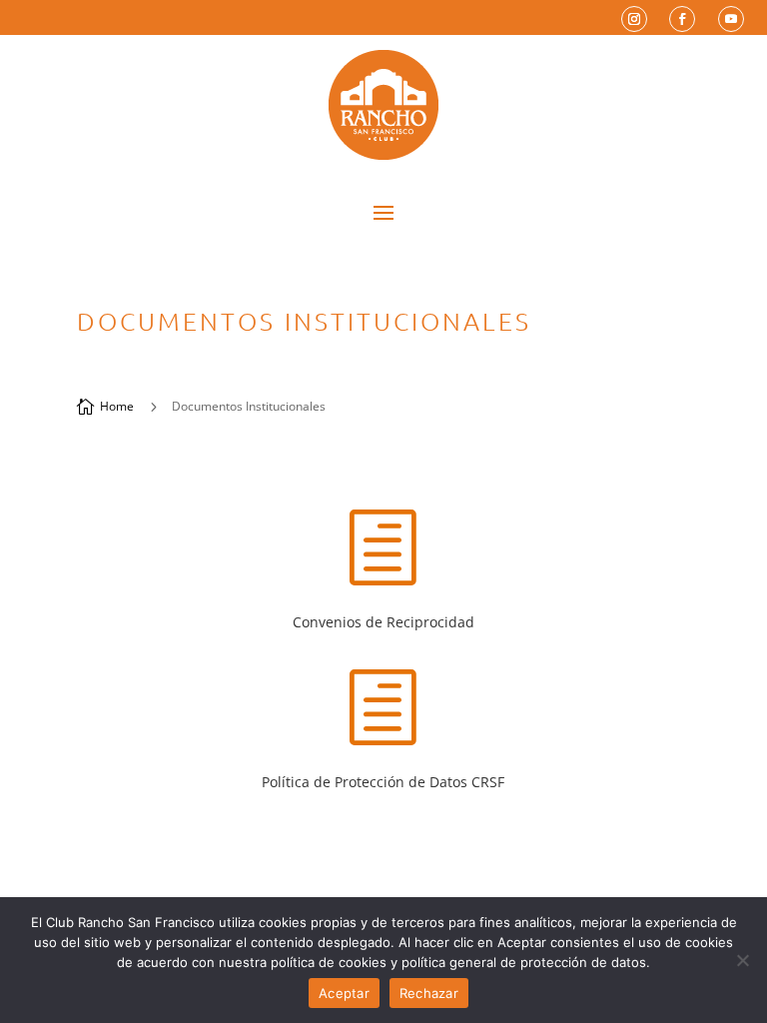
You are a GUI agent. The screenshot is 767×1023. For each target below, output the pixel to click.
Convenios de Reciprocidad (383, 621)
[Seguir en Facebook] (682, 19)
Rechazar (428, 993)
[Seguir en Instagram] (634, 19)
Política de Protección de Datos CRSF (383, 781)
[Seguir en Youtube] (731, 19)
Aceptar (344, 993)
